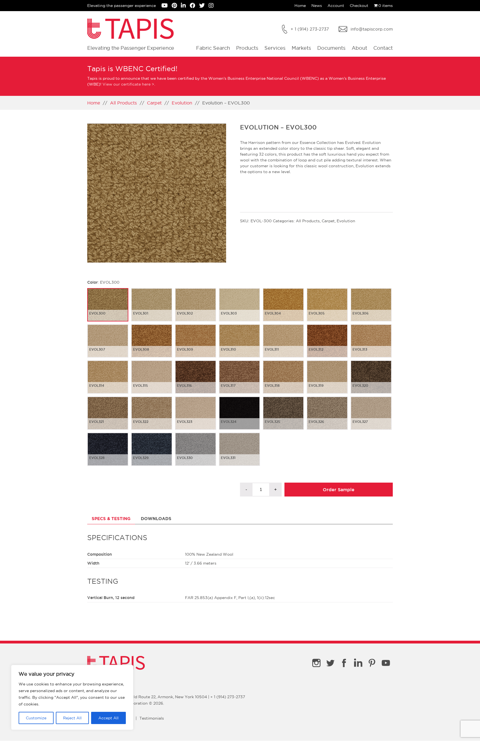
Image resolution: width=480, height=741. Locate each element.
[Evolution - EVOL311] (283, 345)
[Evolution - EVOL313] (371, 345)
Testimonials (151, 718)
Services (275, 48)
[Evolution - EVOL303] (239, 309)
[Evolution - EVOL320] (371, 381)
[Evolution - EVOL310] (239, 345)
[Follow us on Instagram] (212, 6)
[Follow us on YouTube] (166, 6)
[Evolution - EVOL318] (283, 381)
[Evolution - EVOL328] (108, 454)
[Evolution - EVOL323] (196, 417)
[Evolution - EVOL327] (371, 417)
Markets (301, 48)
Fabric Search (213, 48)
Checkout (359, 5)
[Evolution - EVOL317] (239, 381)
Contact (383, 48)
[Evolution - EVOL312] (327, 345)
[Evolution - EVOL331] (239, 454)
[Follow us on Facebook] (194, 6)
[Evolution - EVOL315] (152, 381)
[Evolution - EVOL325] (283, 417)
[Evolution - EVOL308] (152, 345)
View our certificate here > (128, 84)
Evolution (182, 102)
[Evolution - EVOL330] (196, 454)
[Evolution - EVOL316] (196, 381)
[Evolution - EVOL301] (152, 309)
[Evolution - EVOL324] (239, 417)
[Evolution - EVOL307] (108, 345)
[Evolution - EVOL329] (152, 454)
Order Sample (338, 489)
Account (336, 5)
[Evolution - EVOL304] (283, 309)
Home (300, 5)
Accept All (108, 718)
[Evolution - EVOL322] (152, 417)
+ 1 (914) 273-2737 (310, 29)
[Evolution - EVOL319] (327, 381)
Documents (331, 48)
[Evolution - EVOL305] (327, 309)
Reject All (72, 718)
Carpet (154, 102)
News (316, 5)
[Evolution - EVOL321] (108, 417)
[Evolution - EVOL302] (196, 309)
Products (247, 48)
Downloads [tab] (156, 518)
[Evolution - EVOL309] (196, 345)
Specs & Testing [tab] (111, 518)
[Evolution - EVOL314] (108, 381)
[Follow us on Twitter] (204, 6)
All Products (123, 102)
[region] (72, 697)
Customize (36, 718)
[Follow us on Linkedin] (185, 6)
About (359, 48)
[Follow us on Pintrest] (176, 6)
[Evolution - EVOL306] (371, 309)
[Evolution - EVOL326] (327, 417)
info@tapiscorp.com (372, 29)
